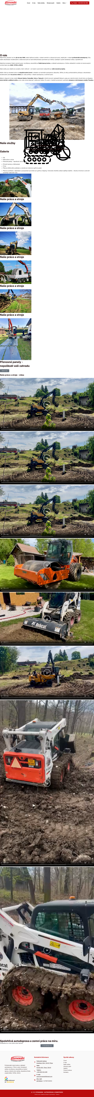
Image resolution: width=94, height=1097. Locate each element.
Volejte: (80, 3)
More (64, 3)
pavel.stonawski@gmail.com (44, 1076)
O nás (33, 3)
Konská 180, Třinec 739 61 (44, 1067)
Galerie (58, 3)
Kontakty (66, 1072)
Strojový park (50, 3)
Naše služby (41, 3)
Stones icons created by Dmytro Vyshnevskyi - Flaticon (47, 1094)
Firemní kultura (68, 1070)
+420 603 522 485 (42, 1072)
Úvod (28, 3)
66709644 (39, 1081)
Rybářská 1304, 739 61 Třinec (45, 1063)
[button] (47, 405)
